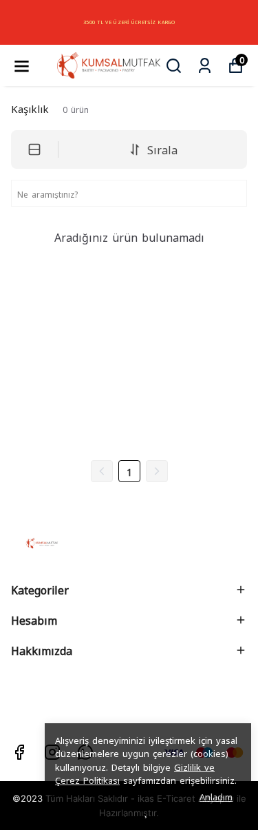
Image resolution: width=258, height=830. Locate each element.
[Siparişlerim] (204, 65)
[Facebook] (19, 752)
